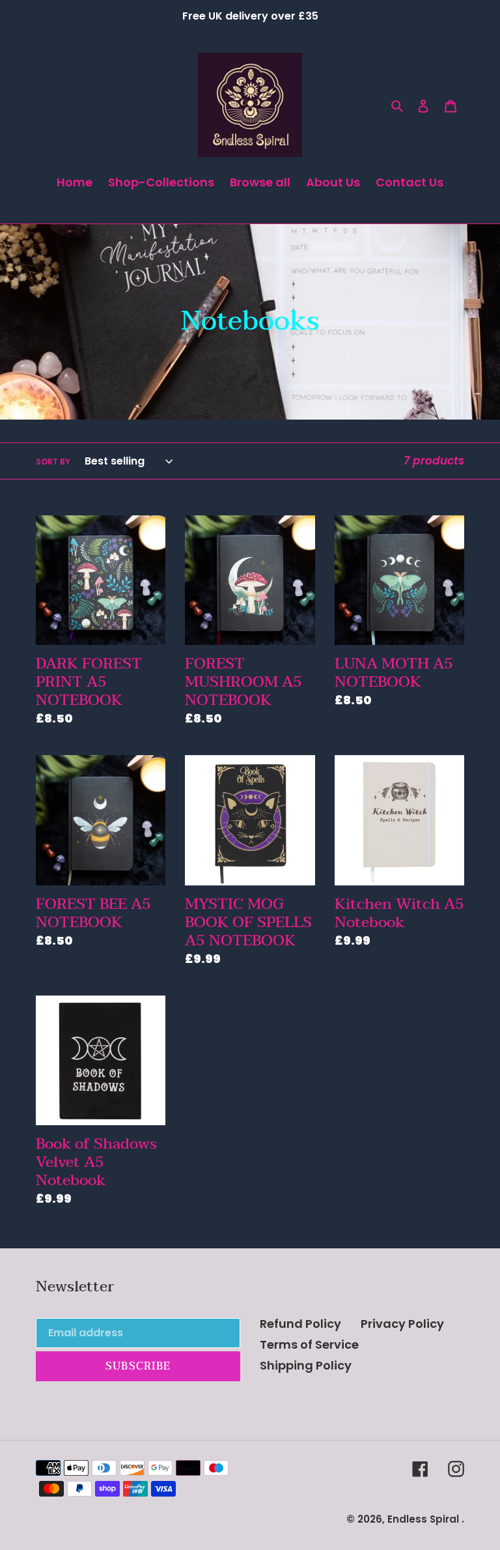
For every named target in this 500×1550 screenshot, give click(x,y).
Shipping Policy (306, 1365)
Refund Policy (300, 1323)
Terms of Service (309, 1344)
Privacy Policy (402, 1323)
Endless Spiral (423, 1519)
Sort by (53, 461)
